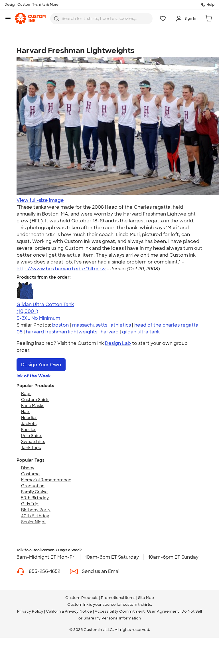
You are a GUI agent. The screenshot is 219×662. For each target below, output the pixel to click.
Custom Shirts (35, 399)
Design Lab (118, 343)
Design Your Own (41, 365)
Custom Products (81, 597)
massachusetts (89, 325)
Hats (25, 411)
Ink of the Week (34, 376)
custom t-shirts (137, 604)
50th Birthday (35, 497)
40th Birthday (35, 515)
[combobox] (101, 18)
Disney (27, 467)
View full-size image (40, 200)
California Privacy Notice (69, 611)
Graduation (32, 485)
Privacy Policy (30, 611)
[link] (30, 18)
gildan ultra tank (141, 332)
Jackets (28, 423)
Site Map (146, 597)
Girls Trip (29, 503)
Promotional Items (118, 597)
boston (60, 325)
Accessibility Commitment (120, 611)
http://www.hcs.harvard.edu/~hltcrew (61, 269)
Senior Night (33, 521)
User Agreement (163, 611)
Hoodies (29, 417)
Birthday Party (35, 509)
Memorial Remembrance (46, 479)
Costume (30, 473)
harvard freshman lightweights (61, 332)
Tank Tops (31, 447)
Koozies (28, 429)
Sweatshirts (33, 441)
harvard (110, 332)
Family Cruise (34, 491)
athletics (121, 325)
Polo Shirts (31, 435)
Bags (26, 393)
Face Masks (32, 405)
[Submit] (56, 18)
